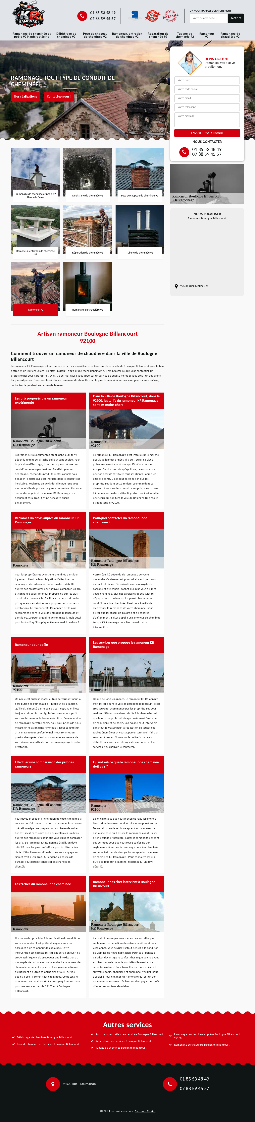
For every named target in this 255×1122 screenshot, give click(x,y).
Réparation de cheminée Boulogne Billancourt (123, 1041)
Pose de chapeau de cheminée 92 (95, 35)
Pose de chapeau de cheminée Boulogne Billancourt (48, 1044)
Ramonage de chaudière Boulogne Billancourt (202, 1044)
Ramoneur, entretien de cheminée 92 (127, 35)
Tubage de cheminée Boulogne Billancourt (121, 1047)
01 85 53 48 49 (103, 13)
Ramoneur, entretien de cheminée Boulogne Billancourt (129, 1034)
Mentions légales (145, 1111)
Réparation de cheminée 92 (158, 35)
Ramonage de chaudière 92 (230, 35)
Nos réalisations (25, 96)
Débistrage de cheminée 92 (66, 35)
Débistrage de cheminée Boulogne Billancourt (45, 1037)
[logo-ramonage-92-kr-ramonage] (28, 14)
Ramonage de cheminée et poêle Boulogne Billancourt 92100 (207, 1036)
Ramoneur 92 (206, 35)
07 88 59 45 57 (103, 19)
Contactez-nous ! (59, 96)
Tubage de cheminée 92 (185, 35)
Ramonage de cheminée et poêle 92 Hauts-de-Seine (32, 35)
